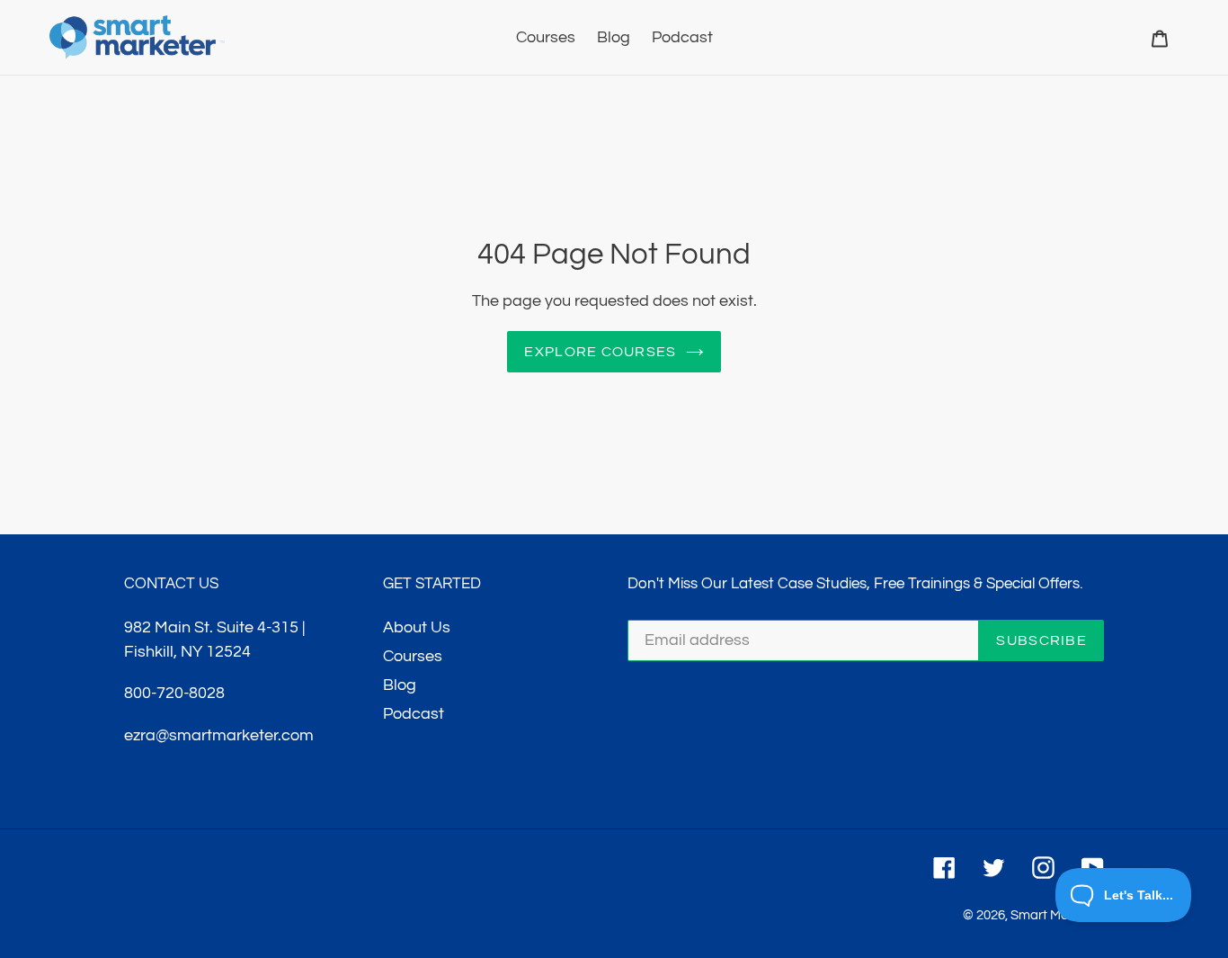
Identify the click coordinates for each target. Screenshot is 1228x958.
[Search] (1135, 38)
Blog (399, 685)
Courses (412, 656)
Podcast (413, 713)
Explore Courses (600, 352)
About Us (416, 627)
